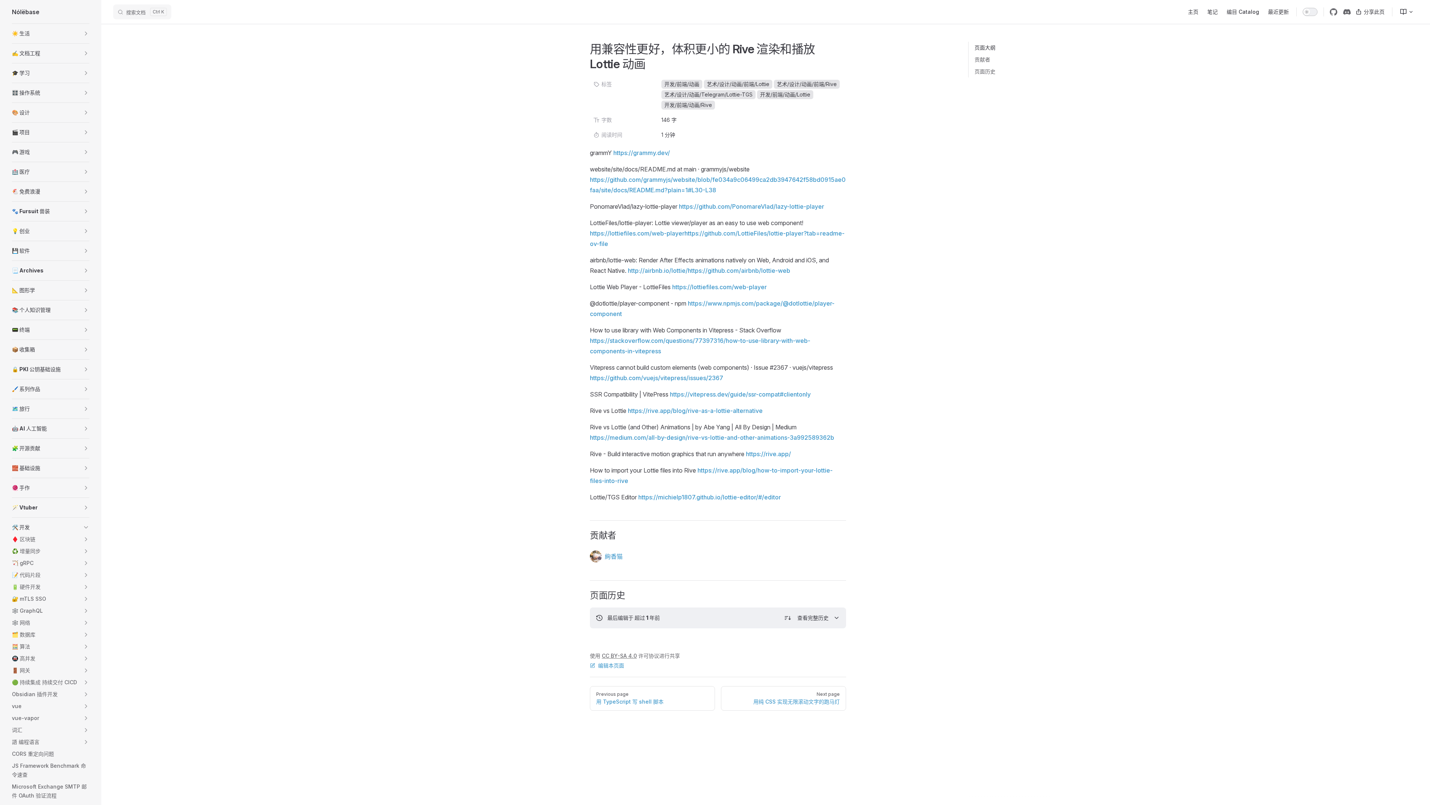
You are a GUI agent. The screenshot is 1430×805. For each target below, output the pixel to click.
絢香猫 (614, 556)
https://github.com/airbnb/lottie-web (739, 270)
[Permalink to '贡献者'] (585, 536)
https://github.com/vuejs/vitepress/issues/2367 (656, 378)
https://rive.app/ (768, 454)
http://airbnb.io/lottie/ (658, 270)
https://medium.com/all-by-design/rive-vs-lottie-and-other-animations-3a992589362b (712, 437)
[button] (50, 34)
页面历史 (985, 71)
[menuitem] (1403, 12)
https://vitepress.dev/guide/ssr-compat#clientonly (740, 394)
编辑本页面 (611, 665)
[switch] (1310, 12)
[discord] (1347, 12)
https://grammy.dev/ (641, 153)
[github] (1333, 12)
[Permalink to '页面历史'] (585, 596)
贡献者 (982, 59)
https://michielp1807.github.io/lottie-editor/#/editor (709, 497)
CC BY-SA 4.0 (619, 656)
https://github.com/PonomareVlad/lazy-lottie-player (751, 206)
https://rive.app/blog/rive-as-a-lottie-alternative (695, 410)
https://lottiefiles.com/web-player (637, 233)
